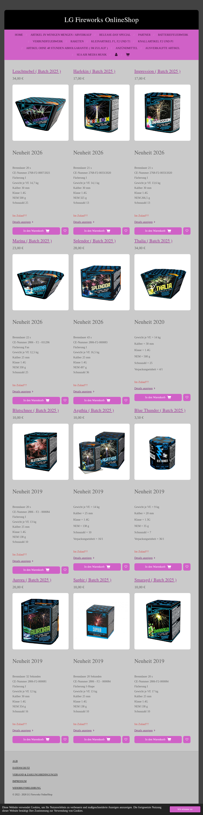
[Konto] (116, 54)
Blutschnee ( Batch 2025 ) (35, 410)
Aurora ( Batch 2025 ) (31, 580)
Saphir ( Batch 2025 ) (92, 580)
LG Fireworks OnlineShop (101, 19)
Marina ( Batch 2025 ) (32, 240)
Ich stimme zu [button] (185, 809)
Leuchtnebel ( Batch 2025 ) (36, 71)
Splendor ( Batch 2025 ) (94, 240)
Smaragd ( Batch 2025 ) (155, 580)
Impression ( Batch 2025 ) (157, 71)
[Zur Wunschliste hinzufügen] (65, 231)
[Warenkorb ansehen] (128, 54)
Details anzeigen (21, 222)
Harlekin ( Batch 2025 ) (94, 71)
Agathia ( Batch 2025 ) (93, 410)
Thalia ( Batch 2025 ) (153, 240)
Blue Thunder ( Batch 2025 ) (159, 410)
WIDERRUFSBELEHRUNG (26, 788)
